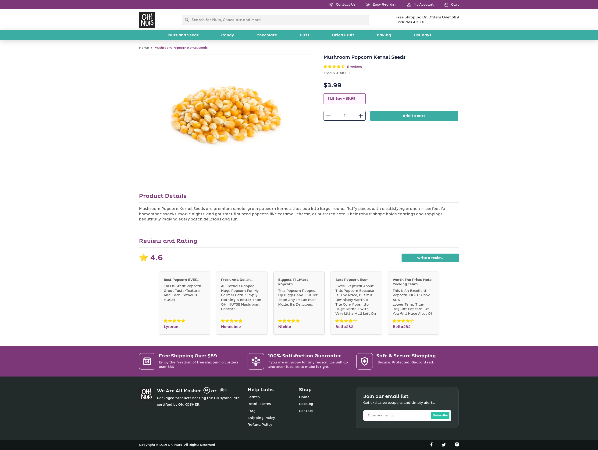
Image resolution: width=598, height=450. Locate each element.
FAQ (251, 411)
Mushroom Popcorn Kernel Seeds (181, 48)
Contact (306, 411)
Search (254, 397)
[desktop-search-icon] (188, 20)
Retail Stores (259, 404)
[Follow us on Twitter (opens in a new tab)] (444, 445)
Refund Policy (260, 425)
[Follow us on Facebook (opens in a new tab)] (432, 445)
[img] (174, 321)
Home (144, 48)
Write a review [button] (430, 258)
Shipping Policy (261, 418)
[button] (446, 4)
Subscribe (440, 415)
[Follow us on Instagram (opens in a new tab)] (457, 445)
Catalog (306, 404)
